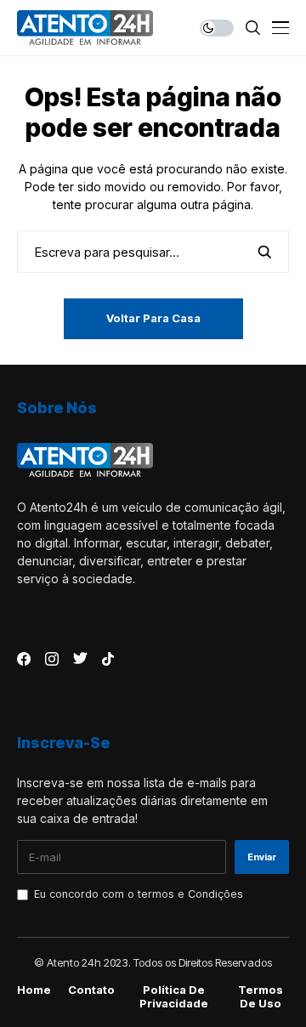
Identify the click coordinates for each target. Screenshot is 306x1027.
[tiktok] (108, 659)
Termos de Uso (260, 997)
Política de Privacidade (173, 997)
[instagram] (52, 659)
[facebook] (24, 659)
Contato (91, 990)
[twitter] (80, 659)
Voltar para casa (153, 318)
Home (34, 990)
